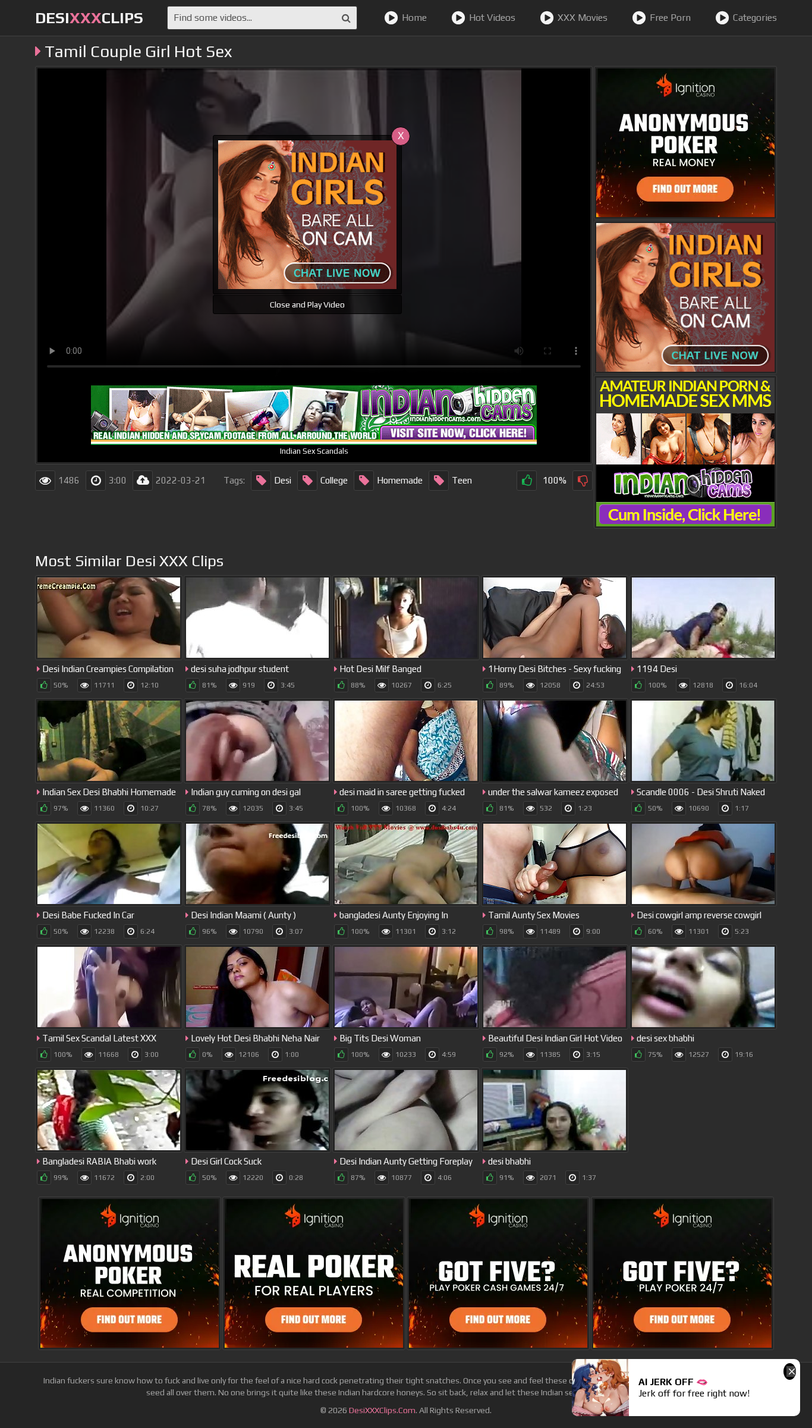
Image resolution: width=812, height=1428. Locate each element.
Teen (462, 480)
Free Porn (670, 17)
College (334, 480)
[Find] (346, 18)
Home (414, 17)
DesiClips (89, 18)
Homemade (400, 480)
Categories (755, 17)
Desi (282, 480)
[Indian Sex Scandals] (685, 452)
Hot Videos (492, 17)
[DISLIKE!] (582, 480)
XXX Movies (583, 17)
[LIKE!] (527, 480)
